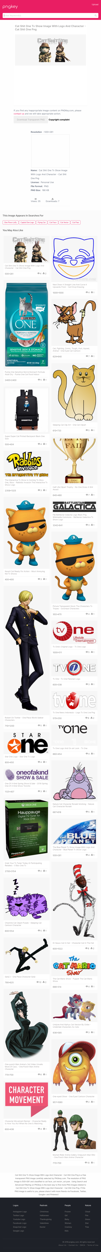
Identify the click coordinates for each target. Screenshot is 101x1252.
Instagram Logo (20, 1211)
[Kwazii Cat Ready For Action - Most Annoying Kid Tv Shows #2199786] (27, 533)
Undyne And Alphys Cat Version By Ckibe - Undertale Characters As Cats (72, 1025)
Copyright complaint (59, 119)
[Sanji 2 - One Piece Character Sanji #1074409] (27, 955)
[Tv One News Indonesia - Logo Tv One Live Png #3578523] (74, 700)
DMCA (82, 1245)
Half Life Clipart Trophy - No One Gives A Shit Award (73, 488)
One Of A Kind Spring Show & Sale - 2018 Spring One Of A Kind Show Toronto (26, 784)
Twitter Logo (18, 1215)
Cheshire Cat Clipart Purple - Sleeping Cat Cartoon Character (23, 924)
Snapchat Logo (19, 1227)
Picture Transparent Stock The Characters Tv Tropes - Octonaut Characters (72, 607)
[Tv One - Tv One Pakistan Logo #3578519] (74, 667)
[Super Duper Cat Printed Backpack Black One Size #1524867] (27, 410)
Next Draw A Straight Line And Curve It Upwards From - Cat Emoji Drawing (70, 285)
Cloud (87, 1211)
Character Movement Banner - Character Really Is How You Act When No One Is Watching (25, 1122)
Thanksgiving (46, 1219)
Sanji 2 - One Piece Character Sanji (20, 977)
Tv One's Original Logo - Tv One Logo (69, 647)
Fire (86, 1215)
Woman (68, 1223)
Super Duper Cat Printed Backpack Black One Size (25, 437)
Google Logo (18, 1231)
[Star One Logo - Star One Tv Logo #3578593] (27, 743)
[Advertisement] (38, 85)
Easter (42, 1227)
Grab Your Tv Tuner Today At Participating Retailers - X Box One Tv (23, 864)
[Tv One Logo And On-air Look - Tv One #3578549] (74, 735)
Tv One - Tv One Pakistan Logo (66, 679)
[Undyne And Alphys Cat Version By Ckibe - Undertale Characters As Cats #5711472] (74, 1007)
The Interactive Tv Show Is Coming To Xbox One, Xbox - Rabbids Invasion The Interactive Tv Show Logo (26, 482)
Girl (66, 1215)
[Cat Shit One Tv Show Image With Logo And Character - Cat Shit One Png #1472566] (27, 249)
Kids (67, 1231)
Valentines (44, 1223)
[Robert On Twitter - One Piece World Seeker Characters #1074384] (27, 650)
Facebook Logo (19, 1223)
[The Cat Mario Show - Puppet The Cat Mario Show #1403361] (74, 965)
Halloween (44, 1215)
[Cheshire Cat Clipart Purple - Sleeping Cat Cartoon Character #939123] (27, 899)
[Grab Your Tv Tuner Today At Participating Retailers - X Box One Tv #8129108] (27, 829)
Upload (95, 4)
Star (87, 1223)
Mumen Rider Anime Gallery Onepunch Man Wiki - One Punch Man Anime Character (74, 1156)
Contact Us (73, 1245)
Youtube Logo (19, 1219)
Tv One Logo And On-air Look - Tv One (70, 748)
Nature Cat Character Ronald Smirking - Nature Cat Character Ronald (73, 805)
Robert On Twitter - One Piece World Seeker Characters (24, 719)
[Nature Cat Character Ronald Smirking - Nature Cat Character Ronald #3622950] (74, 781)
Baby (67, 1219)
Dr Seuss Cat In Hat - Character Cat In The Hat (73, 943)
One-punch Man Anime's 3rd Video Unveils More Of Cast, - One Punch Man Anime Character (24, 1066)
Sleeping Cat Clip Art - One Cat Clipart (69, 425)
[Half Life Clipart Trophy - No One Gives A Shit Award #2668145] (74, 460)
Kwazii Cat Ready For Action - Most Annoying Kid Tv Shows (25, 572)
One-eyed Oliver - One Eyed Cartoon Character (73, 1096)
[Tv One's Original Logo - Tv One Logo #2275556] (74, 632)
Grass (87, 1219)
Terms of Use (92, 1245)
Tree (87, 1227)
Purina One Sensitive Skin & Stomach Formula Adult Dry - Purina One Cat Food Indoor (25, 373)
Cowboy (68, 1227)
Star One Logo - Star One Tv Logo (20, 756)
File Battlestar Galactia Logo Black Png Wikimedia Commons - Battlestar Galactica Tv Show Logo (73, 517)
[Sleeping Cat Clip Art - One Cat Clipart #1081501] (74, 392)
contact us (19, 113)
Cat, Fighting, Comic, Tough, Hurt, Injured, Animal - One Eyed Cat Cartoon (71, 349)
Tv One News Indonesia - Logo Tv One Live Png (74, 712)
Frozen (68, 1211)
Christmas (44, 1211)
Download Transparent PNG (31, 119)
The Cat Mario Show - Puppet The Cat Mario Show (72, 980)
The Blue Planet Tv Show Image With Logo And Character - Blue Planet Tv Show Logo (73, 848)
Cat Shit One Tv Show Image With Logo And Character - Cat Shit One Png (24, 266)
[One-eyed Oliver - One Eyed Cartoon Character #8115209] (74, 1066)
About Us (62, 1245)
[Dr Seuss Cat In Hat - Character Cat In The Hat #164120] (74, 901)
